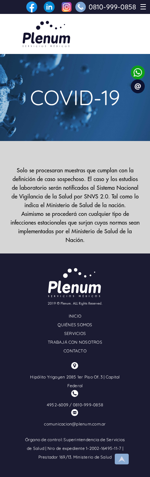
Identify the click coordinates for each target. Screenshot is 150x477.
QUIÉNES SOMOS (75, 324)
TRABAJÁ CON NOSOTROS (75, 342)
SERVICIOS (75, 333)
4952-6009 (57, 404)
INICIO (75, 316)
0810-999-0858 (112, 6)
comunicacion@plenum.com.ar (75, 424)
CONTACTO (75, 350)
